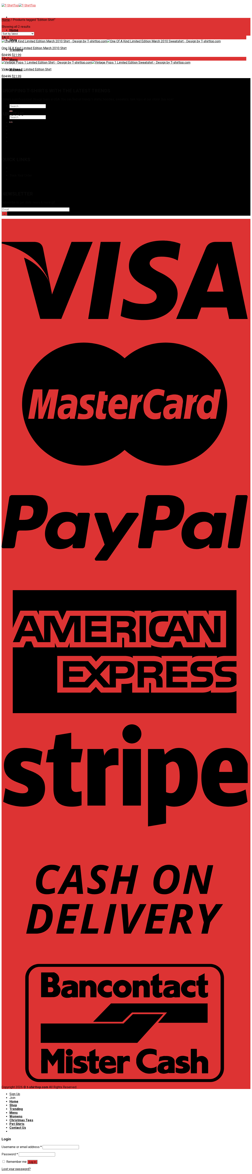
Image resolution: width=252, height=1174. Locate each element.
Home (13, 30)
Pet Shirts (16, 1124)
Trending (16, 1109)
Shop (13, 168)
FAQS (13, 134)
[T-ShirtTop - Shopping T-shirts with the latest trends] (19, 5)
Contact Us (16, 141)
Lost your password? (16, 1169)
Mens (13, 60)
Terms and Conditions (24, 137)
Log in (32, 1161)
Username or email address (22, 1147)
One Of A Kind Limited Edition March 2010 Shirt (34, 48)
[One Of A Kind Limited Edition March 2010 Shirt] (111, 41)
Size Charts (17, 172)
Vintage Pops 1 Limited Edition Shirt (26, 69)
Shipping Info (18, 179)
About (13, 122)
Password (10, 1154)
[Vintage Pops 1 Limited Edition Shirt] (96, 62)
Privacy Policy (19, 130)
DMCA (13, 126)
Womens (15, 1116)
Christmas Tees (21, 79)
